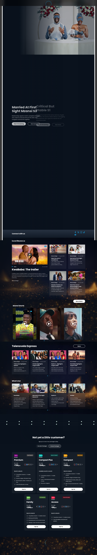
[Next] (82, 324)
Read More (21, 123)
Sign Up (24, 489)
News (79, 346)
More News (79, 301)
